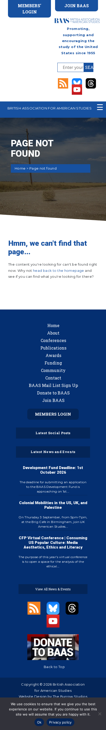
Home (20, 168)
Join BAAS (53, 400)
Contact (53, 377)
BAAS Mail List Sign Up (53, 385)
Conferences (53, 340)
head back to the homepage (58, 270)
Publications (53, 348)
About (53, 333)
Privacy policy (60, 722)
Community (53, 370)
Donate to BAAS (53, 392)
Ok (39, 722)
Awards (53, 355)
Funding (53, 363)
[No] (99, 713)
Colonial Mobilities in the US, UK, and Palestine (53, 505)
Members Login (53, 414)
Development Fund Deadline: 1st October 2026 (53, 470)
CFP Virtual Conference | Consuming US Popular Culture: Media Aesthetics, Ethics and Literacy (53, 543)
